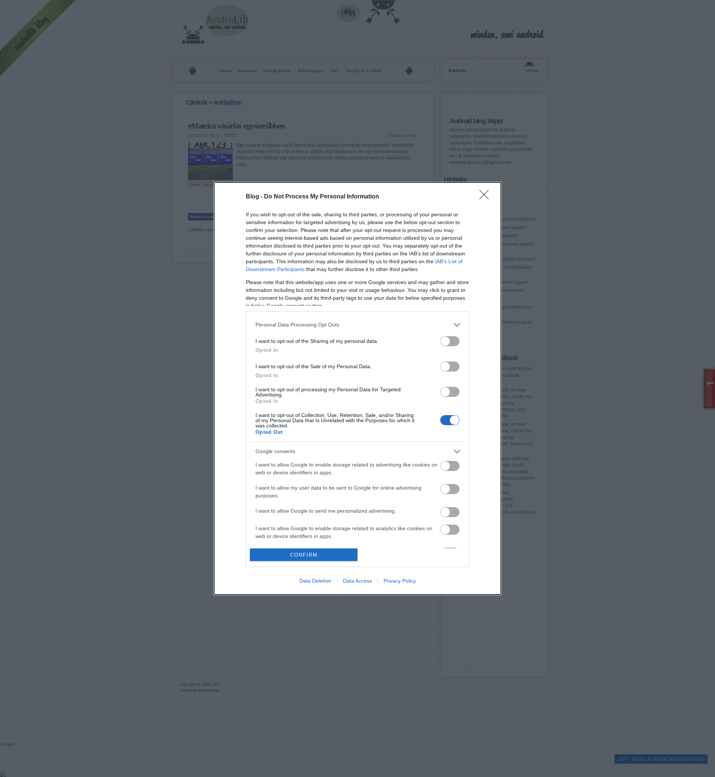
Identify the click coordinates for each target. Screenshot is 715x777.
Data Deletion (315, 581)
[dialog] (357, 388)
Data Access (357, 581)
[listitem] (357, 325)
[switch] (450, 341)
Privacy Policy (400, 581)
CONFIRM (304, 555)
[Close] (486, 197)
